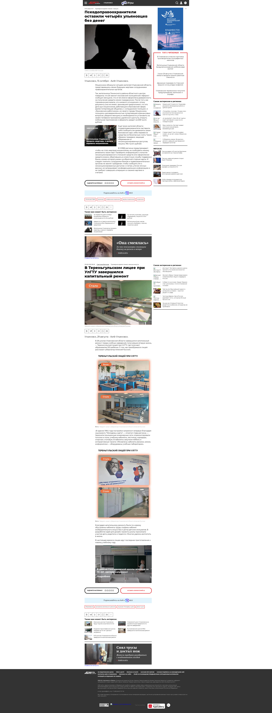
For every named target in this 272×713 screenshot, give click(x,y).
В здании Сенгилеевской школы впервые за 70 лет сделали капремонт (123, 570)
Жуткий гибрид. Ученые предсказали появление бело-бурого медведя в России (175, 276)
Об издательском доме (106, 672)
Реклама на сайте (125, 674)
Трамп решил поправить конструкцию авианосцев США (172, 173)
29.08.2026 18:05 (90, 264)
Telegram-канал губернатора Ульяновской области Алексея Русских (107, 326)
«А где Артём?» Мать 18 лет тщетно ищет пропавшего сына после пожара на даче (174, 119)
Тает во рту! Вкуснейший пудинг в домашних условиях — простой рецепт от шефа (174, 290)
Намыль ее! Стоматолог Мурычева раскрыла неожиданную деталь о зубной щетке (174, 105)
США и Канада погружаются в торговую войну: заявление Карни (173, 180)
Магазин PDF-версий (147, 672)
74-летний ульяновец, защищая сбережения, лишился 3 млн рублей (137, 216)
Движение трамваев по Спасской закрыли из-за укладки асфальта (170, 84)
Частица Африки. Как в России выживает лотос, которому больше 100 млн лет (174, 297)
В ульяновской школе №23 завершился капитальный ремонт (138, 629)
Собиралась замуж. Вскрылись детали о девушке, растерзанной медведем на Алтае (173, 140)
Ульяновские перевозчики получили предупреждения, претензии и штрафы (170, 92)
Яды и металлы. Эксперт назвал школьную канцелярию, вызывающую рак (173, 126)
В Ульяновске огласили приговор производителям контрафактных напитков (170, 58)
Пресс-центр (120, 672)
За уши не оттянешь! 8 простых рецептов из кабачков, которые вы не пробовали (175, 304)
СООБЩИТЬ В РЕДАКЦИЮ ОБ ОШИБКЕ (109, 676)
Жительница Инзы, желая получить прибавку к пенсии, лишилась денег (137, 223)
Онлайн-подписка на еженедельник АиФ (170, 672)
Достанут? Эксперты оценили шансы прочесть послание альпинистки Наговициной (175, 269)
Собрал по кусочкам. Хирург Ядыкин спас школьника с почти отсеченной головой (175, 283)
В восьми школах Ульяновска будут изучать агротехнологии (104, 623)
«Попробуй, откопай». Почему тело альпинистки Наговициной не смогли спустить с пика (174, 112)
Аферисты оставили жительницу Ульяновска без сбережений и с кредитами (104, 223)
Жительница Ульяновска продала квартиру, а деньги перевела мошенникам (105, 229)
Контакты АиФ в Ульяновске (107, 674)
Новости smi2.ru (92, 258)
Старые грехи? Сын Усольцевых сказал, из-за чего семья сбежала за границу (174, 133)
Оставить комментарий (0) (136, 183)
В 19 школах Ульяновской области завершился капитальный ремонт (105, 636)
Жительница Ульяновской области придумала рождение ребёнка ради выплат (170, 67)
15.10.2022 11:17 (89, 8)
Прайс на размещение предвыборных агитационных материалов (156, 674)
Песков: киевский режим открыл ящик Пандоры (173, 159)
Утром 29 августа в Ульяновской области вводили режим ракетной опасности (170, 75)
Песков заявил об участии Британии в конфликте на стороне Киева (174, 152)
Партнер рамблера (140, 705)
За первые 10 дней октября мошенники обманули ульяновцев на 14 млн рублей (103, 216)
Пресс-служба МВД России (94, 70)
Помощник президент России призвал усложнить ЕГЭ (172, 166)
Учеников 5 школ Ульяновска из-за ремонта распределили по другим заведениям (138, 623)
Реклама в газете (132, 672)
